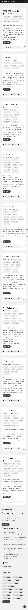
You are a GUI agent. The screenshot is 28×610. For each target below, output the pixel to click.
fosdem (19, 264)
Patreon (5, 569)
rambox (6, 264)
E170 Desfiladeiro (10, 104)
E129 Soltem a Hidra (11, 308)
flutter (6, 212)
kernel (6, 366)
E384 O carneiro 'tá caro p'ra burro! (12, 534)
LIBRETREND (6, 592)
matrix (14, 313)
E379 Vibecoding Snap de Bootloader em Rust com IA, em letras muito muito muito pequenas (14, 550)
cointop (16, 311)
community (7, 318)
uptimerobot (7, 112)
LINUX (16, 580)
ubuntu (16, 167)
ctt (15, 14)
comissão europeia (17, 16)
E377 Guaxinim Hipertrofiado (10, 556)
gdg (17, 466)
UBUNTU (6, 577)
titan (13, 369)
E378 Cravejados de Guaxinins (11, 554)
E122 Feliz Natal (9, 410)
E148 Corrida (8, 154)
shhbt (11, 466)
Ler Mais (6, 42)
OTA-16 (20, 216)
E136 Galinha (8, 206)
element (21, 313)
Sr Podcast (15, 21)
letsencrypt (7, 214)
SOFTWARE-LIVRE (8, 586)
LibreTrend (7, 119)
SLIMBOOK (6, 580)
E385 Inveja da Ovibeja (9, 532)
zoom (16, 413)
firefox (13, 420)
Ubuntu (6, 19)
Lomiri (5, 466)
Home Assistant (8, 114)
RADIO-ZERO (7, 589)
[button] (3, 509)
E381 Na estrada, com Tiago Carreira (12, 541)
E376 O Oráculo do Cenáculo (10, 558)
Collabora (13, 19)
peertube (6, 369)
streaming (15, 209)
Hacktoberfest (18, 259)
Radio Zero (7, 21)
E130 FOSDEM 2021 (11, 257)
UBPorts (6, 219)
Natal (14, 415)
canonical (13, 316)
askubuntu (7, 463)
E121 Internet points (10, 458)
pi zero (16, 107)
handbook (16, 157)
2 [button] (8, 509)
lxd (21, 164)
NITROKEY (6, 598)
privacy (17, 267)
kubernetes (7, 418)
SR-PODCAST (17, 577)
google (6, 420)
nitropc (15, 214)
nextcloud (15, 418)
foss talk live (7, 167)
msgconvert (17, 364)
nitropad (6, 216)
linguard (17, 114)
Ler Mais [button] (5, 524)
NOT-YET (16, 598)
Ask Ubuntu (17, 461)
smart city (12, 109)
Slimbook (21, 19)
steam (18, 463)
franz (12, 264)
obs (12, 267)
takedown (16, 162)
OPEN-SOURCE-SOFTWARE (10, 583)
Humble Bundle (7, 566)
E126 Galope (8, 361)
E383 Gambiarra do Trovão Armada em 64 (14, 537)
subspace (21, 366)
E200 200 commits (11, 11)
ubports (15, 164)
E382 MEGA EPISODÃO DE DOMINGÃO (14, 539)
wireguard (7, 16)
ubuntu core (7, 162)
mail (22, 418)
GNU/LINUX (18, 589)
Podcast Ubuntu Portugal (8, 1)
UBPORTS (6, 595)
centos (14, 468)
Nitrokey (20, 420)
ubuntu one (7, 164)
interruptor (7, 262)
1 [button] (5, 509)
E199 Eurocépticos (10, 58)
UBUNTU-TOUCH (17, 595)
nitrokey (14, 216)
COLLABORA (17, 592)
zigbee (5, 109)
